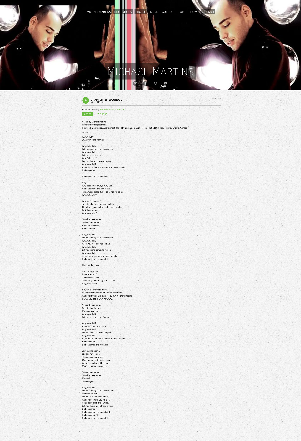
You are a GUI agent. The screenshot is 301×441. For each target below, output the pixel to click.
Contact (208, 12)
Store (181, 12)
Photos (140, 12)
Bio (116, 12)
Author (167, 12)
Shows (193, 12)
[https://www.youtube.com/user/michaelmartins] (165, 83)
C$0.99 (87, 114)
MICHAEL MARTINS (99, 12)
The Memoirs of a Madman (112, 109)
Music (154, 12)
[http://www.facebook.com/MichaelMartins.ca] (145, 83)
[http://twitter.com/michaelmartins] (135, 83)
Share (103, 114)
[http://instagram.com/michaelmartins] (155, 83)
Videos (127, 12)
